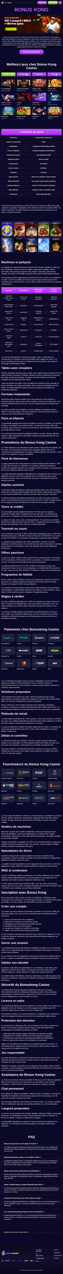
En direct (22, 74)
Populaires (7, 74)
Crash (38, 74)
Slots (53, 74)
